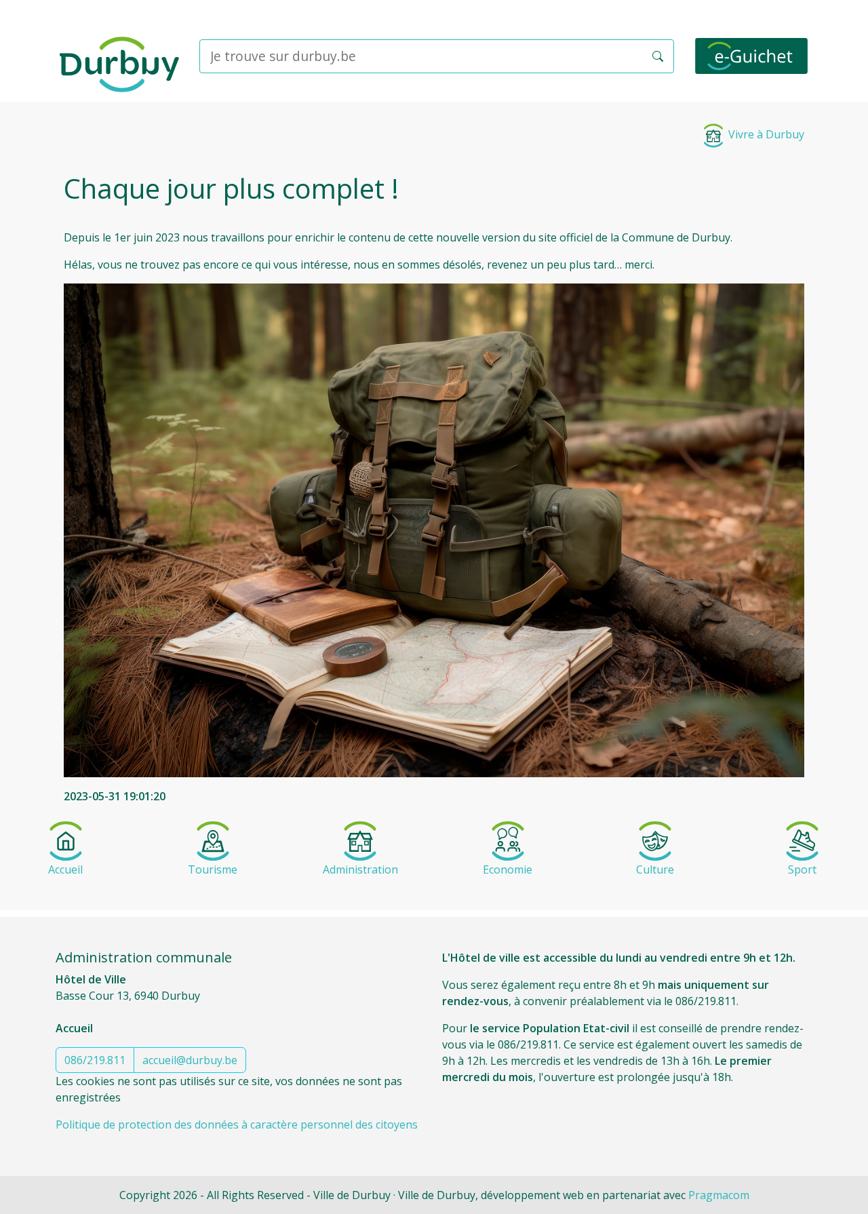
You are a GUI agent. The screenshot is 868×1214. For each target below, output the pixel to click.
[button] (657, 56)
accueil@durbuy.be (189, 1060)
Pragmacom (718, 1195)
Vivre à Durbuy (765, 134)
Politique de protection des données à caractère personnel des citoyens (237, 1124)
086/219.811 (94, 1060)
